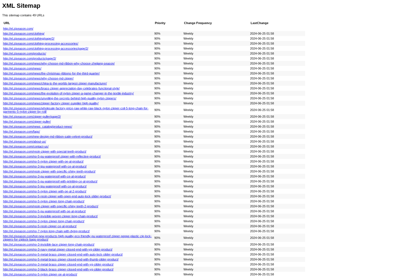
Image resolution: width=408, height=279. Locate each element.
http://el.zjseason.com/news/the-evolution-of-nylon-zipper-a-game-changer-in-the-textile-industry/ (68, 93)
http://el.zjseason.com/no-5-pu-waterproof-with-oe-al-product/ (44, 211)
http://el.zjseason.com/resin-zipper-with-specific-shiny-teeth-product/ (49, 171)
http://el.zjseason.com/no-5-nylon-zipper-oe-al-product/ (40, 274)
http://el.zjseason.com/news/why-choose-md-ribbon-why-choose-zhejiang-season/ (59, 63)
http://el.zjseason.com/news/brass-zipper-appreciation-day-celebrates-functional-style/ (61, 88)
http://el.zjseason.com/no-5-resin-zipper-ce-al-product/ (40, 226)
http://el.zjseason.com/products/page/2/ (29, 58)
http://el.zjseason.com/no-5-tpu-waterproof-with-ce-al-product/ (45, 186)
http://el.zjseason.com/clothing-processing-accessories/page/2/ (45, 48)
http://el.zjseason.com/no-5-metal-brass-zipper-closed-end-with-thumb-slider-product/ (61, 259)
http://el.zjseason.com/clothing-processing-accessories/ (40, 43)
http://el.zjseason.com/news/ (22, 68)
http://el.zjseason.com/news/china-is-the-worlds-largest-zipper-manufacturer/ (55, 83)
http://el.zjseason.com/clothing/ (23, 33)
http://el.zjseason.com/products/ (24, 53)
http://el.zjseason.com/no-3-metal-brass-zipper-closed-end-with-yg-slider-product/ (58, 264)
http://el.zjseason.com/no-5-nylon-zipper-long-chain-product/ (43, 201)
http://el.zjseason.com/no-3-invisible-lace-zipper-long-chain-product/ (48, 244)
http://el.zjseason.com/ (18, 28)
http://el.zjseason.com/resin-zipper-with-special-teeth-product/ (44, 151)
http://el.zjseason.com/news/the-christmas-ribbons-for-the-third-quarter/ (51, 73)
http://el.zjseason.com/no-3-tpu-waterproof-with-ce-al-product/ (45, 166)
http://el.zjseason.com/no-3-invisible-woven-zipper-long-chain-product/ (50, 216)
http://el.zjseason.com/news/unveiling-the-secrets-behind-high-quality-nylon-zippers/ (59, 98)
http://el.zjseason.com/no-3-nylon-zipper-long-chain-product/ (43, 221)
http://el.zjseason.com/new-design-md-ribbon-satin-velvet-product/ (47, 136)
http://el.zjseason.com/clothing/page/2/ (28, 38)
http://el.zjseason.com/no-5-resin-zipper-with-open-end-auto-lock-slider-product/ (57, 196)
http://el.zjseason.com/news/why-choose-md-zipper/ (38, 78)
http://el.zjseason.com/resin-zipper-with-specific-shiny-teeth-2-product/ (50, 206)
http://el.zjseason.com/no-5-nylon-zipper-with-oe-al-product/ (43, 161)
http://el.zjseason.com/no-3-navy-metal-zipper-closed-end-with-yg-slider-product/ (57, 249)
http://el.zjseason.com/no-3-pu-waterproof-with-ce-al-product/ (44, 176)
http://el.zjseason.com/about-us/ (24, 141)
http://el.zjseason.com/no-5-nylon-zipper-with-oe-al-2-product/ (44, 191)
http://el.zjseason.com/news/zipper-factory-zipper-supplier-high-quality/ (51, 103)
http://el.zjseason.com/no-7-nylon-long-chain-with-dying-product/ (46, 231)
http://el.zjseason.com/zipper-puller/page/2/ (32, 116)
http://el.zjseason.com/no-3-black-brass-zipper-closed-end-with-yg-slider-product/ (58, 269)
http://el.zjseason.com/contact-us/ (26, 146)
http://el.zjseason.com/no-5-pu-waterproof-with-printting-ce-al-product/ (50, 181)
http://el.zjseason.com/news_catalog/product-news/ (37, 126)
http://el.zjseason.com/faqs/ (21, 131)
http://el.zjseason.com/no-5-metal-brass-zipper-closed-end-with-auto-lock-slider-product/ (63, 254)
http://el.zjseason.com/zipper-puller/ (27, 121)
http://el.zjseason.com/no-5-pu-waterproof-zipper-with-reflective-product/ (52, 156)
